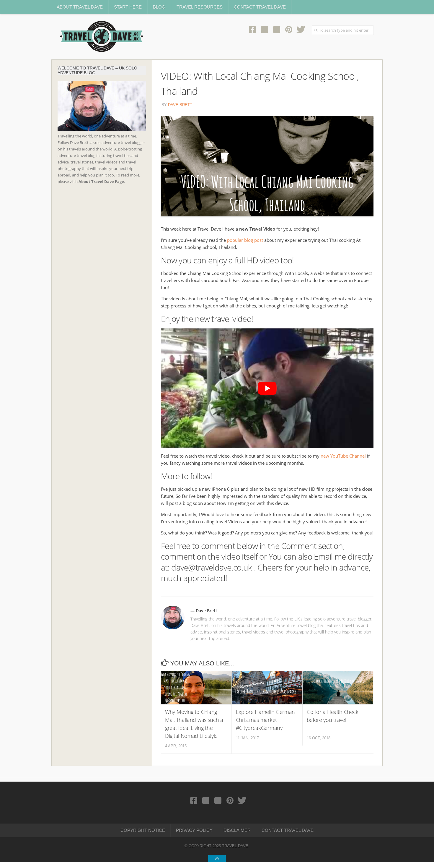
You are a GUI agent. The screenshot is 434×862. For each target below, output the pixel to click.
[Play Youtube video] (267, 388)
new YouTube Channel (343, 456)
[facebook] (252, 29)
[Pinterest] (288, 29)
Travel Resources (200, 6)
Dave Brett (180, 105)
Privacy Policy (194, 830)
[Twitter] (301, 29)
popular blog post (245, 240)
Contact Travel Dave (260, 6)
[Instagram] (264, 29)
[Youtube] (276, 29)
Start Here (128, 6)
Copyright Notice (142, 830)
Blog (159, 6)
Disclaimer (237, 830)
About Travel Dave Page (101, 181)
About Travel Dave (80, 6)
